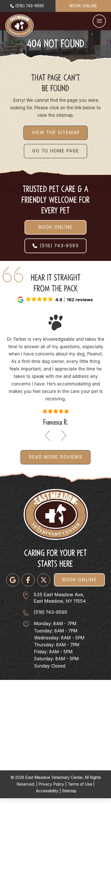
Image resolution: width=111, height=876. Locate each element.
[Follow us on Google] (12, 579)
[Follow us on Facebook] (28, 579)
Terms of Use (80, 784)
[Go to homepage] (19, 25)
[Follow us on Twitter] (43, 579)
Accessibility (47, 790)
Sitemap (69, 790)
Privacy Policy (51, 784)
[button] (99, 21)
